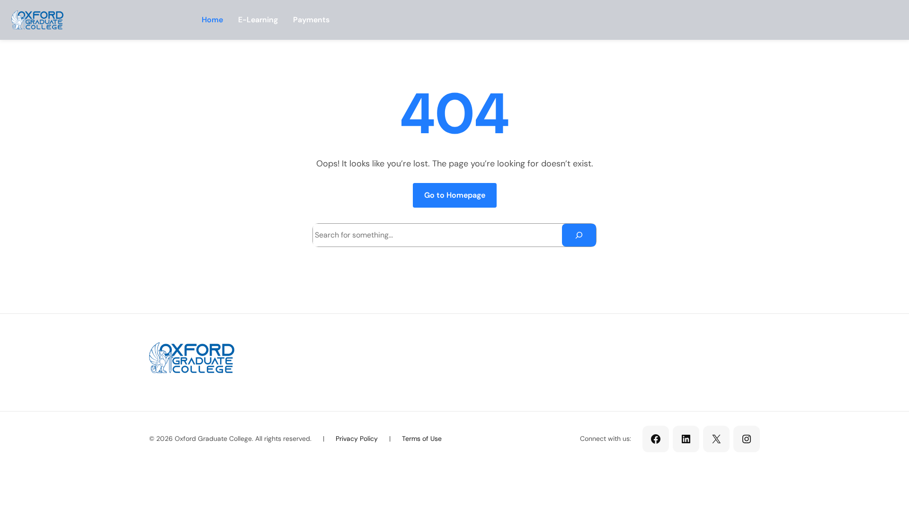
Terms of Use (422, 438)
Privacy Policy (357, 438)
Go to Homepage (454, 195)
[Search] (579, 235)
